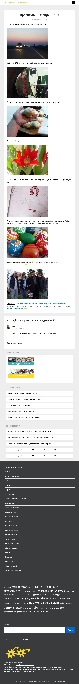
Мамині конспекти (11, 516)
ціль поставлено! (31, 611)
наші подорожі (12, 598)
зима (72, 591)
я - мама (44, 612)
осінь (47, 598)
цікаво (19, 612)
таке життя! (45, 608)
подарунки (61, 598)
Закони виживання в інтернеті (15, 498)
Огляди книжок (10, 539)
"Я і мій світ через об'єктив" (14, 467)
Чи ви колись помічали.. (13, 570)
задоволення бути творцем (54, 591)
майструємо (33, 595)
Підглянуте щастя (11, 548)
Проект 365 (11, 304)
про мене (35, 602)
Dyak (13, 326)
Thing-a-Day (9, 485)
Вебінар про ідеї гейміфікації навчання (22, 412)
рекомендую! (51, 602)
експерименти (12, 590)
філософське (10, 612)
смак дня (17, 607)
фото (62, 608)
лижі (25, 595)
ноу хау (26, 598)
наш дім (49, 595)
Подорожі (8, 552)
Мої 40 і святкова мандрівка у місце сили (23, 393)
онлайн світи (38, 598)
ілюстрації (51, 612)
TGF (6, 481)
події (68, 598)
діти (55, 586)
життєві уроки (29, 591)
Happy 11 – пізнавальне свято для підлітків (24, 418)
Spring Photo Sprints (12, 476)
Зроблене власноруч (12, 507)
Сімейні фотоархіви (11, 566)
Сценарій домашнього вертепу (19, 406)
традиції (52, 608)
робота (63, 603)
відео (9, 587)
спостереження (28, 608)
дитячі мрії (31, 587)
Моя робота (9, 521)
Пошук (6, 625)
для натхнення (43, 586)
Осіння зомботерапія (12, 543)
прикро (17, 603)
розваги (69, 603)
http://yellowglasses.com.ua (25, 665)
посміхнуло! (9, 603)
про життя (23, 603)
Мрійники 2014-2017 (12, 525)
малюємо (43, 595)
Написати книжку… (11, 530)
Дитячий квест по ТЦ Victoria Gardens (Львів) (24, 399)
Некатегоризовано (11, 534)
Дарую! (7, 490)
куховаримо (20, 595)
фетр (57, 608)
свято (8, 607)
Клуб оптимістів (10, 512)
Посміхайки (9, 557)
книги (6, 595)
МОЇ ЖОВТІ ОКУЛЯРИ (15, 2)
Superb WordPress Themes (56, 681)
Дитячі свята (9, 494)
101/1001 (8, 472)
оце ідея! (53, 598)
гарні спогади (19, 586)
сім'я (37, 607)
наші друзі (56, 595)
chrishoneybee (13, 438)
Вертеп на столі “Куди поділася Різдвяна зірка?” (38, 438)
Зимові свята (9, 503)
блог (5, 587)
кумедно (12, 595)
